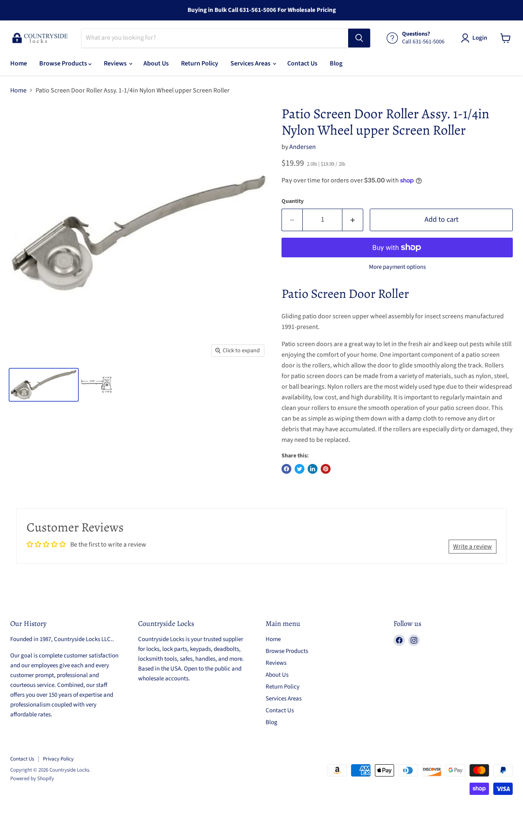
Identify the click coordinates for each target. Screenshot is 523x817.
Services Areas (251, 63)
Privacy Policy (58, 759)
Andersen (302, 146)
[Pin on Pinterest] (326, 469)
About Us (156, 63)
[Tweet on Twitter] (299, 469)
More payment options (397, 266)
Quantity (293, 201)
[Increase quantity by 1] (352, 220)
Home (18, 63)
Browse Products (63, 63)
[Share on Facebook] (286, 469)
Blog (336, 63)
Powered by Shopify (32, 778)
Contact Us (302, 63)
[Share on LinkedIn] (312, 469)
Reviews (116, 63)
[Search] (359, 38)
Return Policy (199, 63)
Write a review (472, 546)
